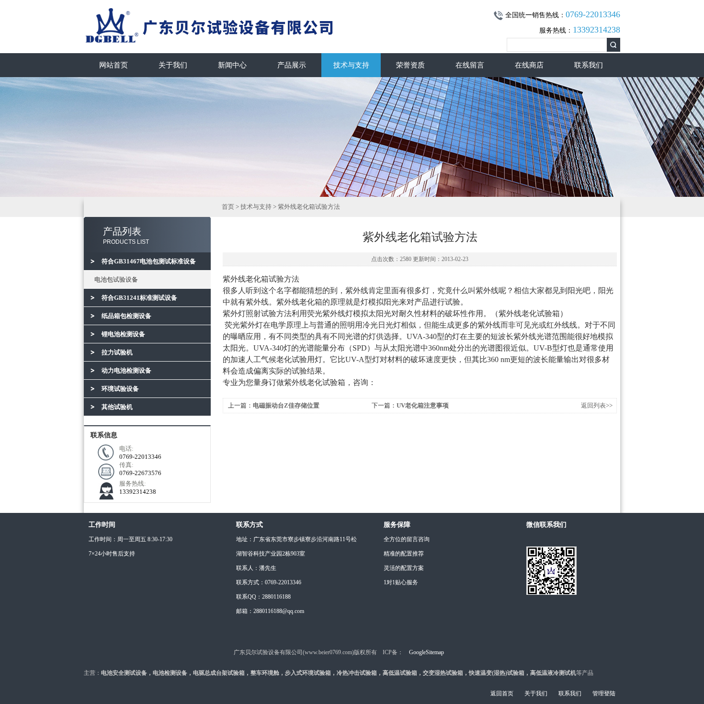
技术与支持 (351, 65)
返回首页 (501, 693)
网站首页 (113, 65)
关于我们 (173, 65)
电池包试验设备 (116, 279)
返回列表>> (597, 405)
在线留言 (469, 65)
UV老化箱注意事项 (423, 405)
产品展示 (291, 65)
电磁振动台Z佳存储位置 (286, 405)
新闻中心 (232, 65)
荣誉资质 (410, 65)
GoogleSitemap (426, 652)
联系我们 (588, 65)
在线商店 (529, 65)
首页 (228, 206)
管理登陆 (603, 693)
